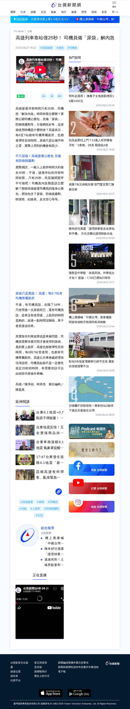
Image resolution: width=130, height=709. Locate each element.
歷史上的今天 (41, 676)
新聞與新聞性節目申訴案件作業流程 (78, 667)
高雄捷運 (47, 47)
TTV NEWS (19, 31)
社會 (30, 31)
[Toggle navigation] (114, 3)
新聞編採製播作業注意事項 (73, 662)
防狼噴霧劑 (52, 508)
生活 (40, 515)
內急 (23, 508)
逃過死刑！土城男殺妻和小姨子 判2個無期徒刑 (54, 563)
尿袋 (60, 47)
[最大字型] (60, 96)
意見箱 (38, 667)
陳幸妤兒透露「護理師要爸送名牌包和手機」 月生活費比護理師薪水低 (54, 552)
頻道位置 (15, 671)
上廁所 (36, 508)
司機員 (73, 47)
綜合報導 (47, 528)
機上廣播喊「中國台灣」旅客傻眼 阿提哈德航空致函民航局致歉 (54, 541)
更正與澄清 (40, 662)
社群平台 (15, 680)
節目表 (14, 676)
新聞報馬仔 (40, 671)
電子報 (62, 671)
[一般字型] (52, 96)
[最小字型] (44, 96)
